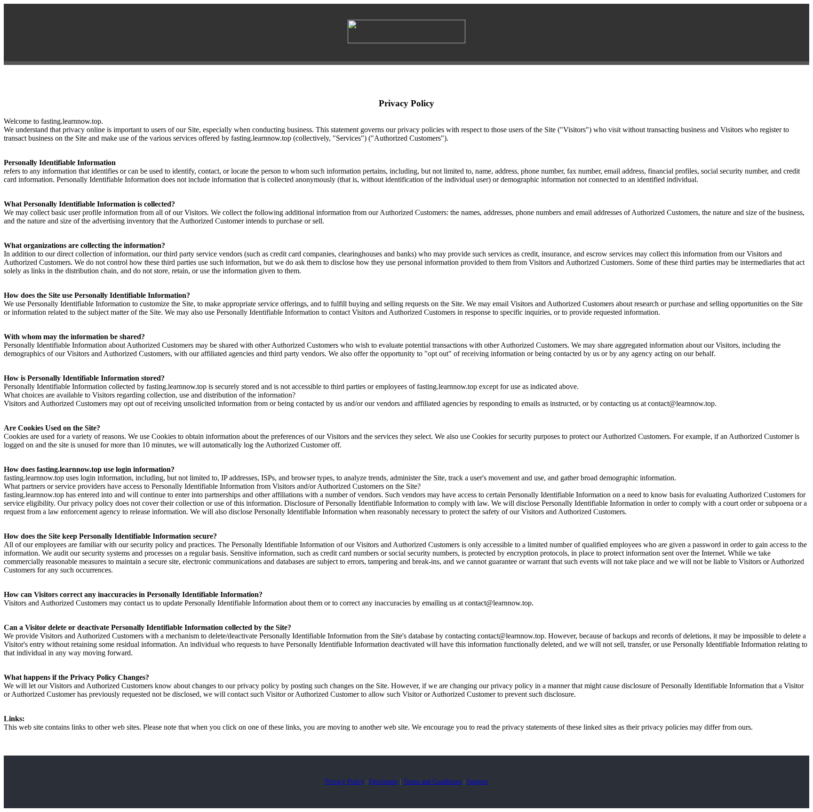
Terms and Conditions (432, 781)
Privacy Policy (344, 781)
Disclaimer (383, 781)
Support (477, 781)
